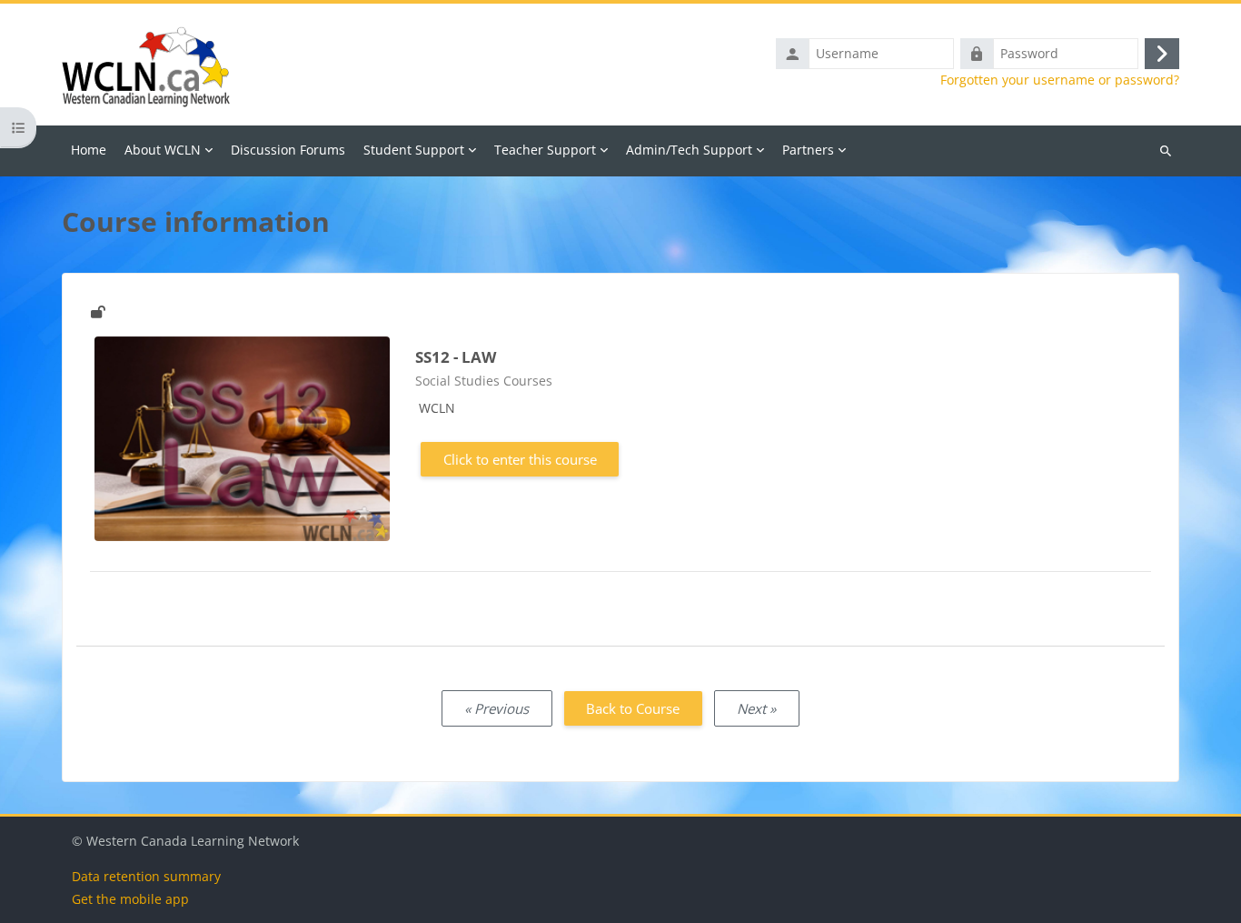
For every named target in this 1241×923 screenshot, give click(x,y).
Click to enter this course (520, 459)
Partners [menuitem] (808, 149)
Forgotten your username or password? (1059, 80)
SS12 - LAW (455, 356)
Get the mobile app (130, 899)
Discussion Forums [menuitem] (288, 149)
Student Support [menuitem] (413, 149)
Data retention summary (146, 876)
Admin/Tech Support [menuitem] (689, 149)
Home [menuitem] (88, 149)
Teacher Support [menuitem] (545, 149)
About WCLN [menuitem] (162, 149)
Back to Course (633, 708)
